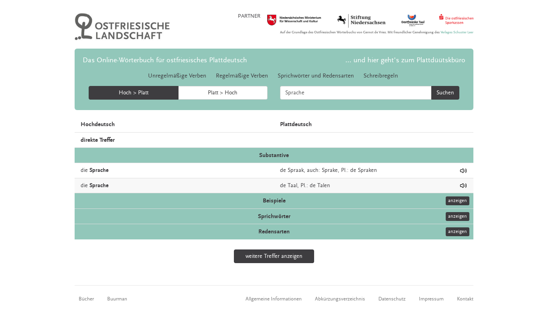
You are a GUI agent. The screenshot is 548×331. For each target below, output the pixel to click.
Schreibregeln (380, 75)
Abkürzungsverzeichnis (340, 299)
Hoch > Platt (133, 93)
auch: (313, 170)
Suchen (445, 93)
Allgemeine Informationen (274, 299)
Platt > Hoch (222, 93)
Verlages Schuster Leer (456, 32)
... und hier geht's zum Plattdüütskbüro (405, 60)
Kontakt (465, 299)
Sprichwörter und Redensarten (316, 75)
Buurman (117, 299)
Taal (292, 185)
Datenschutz (392, 299)
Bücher (86, 299)
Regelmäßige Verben (242, 75)
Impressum (431, 299)
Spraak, (296, 170)
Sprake (330, 170)
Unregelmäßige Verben (177, 75)
